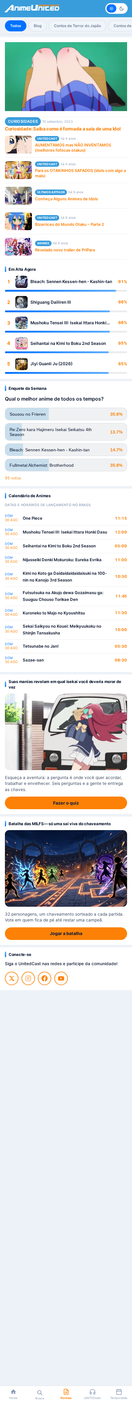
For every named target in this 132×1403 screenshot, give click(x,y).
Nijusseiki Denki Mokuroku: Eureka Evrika (62, 559)
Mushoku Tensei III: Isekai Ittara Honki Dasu (68, 323)
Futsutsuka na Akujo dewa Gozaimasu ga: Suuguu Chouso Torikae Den (63, 596)
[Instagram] (28, 978)
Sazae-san (33, 660)
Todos (15, 25)
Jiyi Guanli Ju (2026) (51, 363)
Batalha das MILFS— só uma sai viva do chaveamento (60, 823)
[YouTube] (61, 978)
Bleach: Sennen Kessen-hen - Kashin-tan (71, 281)
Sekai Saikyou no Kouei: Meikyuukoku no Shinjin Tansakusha (62, 629)
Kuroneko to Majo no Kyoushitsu (54, 612)
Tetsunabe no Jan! (41, 646)
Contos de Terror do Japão (77, 25)
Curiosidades (23, 121)
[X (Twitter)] (11, 978)
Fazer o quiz (66, 802)
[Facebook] (44, 978)
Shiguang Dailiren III (50, 302)
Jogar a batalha (66, 933)
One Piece (32, 518)
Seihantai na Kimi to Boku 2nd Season (68, 343)
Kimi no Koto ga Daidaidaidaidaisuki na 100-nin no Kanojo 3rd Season (65, 576)
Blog (37, 25)
